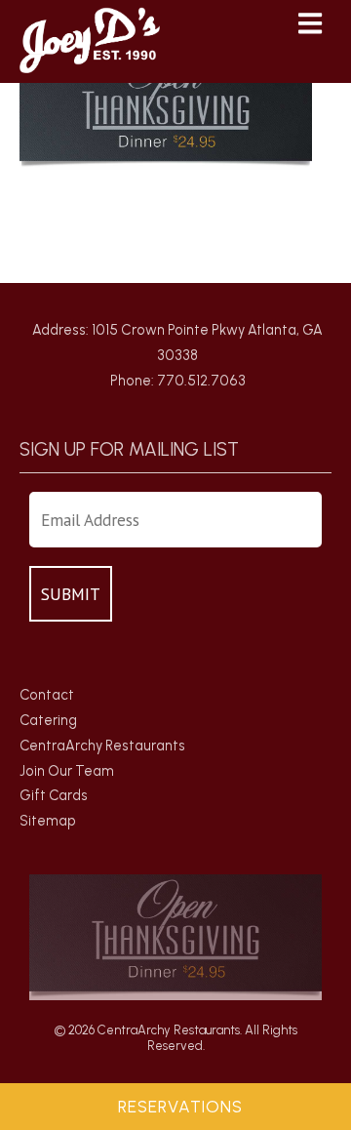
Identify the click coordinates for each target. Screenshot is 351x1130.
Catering (48, 720)
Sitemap (48, 820)
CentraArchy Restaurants (102, 745)
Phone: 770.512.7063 (178, 380)
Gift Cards (54, 795)
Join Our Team (67, 771)
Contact (47, 695)
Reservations (180, 1106)
